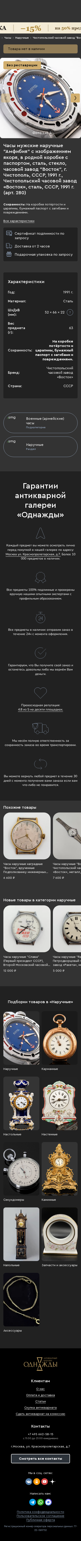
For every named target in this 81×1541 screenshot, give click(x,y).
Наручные (22, 37)
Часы (7, 37)
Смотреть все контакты (40, 1458)
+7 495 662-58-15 (40, 1434)
